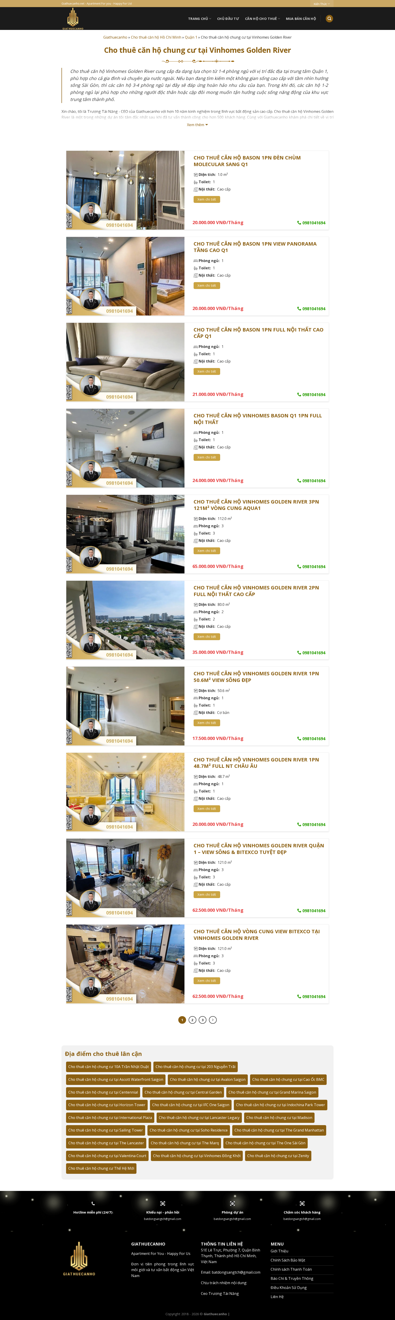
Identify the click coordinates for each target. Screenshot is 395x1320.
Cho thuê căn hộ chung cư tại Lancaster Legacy (199, 1117)
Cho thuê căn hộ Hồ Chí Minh (156, 37)
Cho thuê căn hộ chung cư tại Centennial (103, 1092)
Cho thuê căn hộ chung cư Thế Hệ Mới (101, 1168)
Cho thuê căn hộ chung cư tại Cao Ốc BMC (288, 1079)
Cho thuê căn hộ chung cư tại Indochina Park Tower (280, 1104)
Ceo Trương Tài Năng (220, 1293)
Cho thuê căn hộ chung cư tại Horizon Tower (106, 1104)
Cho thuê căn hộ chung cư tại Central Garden (183, 1092)
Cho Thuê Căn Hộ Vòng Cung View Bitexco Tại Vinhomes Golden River (257, 934)
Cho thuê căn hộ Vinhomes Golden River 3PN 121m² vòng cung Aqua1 (256, 505)
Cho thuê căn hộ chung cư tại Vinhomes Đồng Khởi (196, 1155)
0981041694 (313, 222)
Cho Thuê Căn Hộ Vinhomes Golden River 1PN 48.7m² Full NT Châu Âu (256, 762)
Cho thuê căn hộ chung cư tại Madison (279, 1117)
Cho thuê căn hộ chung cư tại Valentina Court (107, 1155)
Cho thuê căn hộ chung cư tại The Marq (185, 1142)
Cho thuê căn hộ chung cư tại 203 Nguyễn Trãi (195, 1066)
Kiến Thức (320, 4)
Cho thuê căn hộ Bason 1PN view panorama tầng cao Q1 (255, 247)
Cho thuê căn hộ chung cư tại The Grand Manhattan (279, 1130)
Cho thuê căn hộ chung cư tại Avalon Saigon (208, 1079)
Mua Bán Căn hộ (301, 18)
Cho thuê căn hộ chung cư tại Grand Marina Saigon (272, 1092)
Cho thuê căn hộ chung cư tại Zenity (278, 1155)
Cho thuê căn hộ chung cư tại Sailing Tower (105, 1130)
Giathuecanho (115, 37)
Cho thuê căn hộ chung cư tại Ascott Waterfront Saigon (115, 1079)
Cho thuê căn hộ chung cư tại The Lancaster (106, 1142)
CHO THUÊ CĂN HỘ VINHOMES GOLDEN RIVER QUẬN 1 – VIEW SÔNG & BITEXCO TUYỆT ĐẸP (259, 848)
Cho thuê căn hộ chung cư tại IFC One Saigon (190, 1104)
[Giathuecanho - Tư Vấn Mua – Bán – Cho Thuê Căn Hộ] (89, 18)
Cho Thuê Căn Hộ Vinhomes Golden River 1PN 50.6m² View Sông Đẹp (256, 676)
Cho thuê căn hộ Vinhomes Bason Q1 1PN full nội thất (258, 418)
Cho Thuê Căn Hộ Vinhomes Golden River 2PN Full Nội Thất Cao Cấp (256, 590)
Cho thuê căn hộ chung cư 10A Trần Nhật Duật (108, 1066)
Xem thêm (195, 124)
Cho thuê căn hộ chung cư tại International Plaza (110, 1117)
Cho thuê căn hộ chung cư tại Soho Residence (189, 1130)
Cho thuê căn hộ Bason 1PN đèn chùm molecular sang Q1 (247, 160)
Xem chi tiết (207, 199)
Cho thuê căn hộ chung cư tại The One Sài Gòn (265, 1142)
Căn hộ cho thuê (261, 18)
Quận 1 (191, 37)
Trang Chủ (198, 18)
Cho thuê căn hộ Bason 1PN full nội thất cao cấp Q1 (258, 332)
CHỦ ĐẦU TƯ (228, 18)
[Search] (329, 18)
